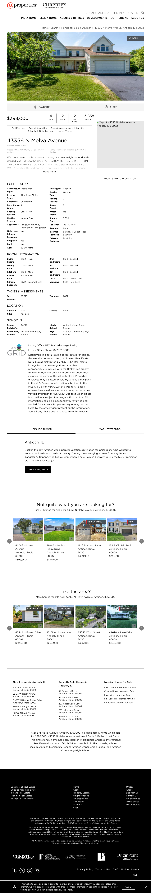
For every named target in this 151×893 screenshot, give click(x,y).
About (76, 790)
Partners (77, 804)
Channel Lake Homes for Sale (119, 691)
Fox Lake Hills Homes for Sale (119, 699)
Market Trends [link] (65, 131)
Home (76, 787)
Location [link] (81, 128)
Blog (75, 807)
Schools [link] (32, 131)
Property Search (81, 793)
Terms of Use (132, 801)
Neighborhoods (81, 796)
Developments (97, 18)
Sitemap (135, 869)
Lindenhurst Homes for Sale (118, 702)
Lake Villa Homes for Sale (117, 695)
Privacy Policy (133, 798)
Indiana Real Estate (20, 793)
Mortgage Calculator (120, 178)
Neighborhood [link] (47, 131)
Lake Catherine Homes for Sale (120, 687)
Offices (129, 787)
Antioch (10, 152)
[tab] (41, 429)
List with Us (132, 793)
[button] (120, 144)
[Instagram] (29, 872)
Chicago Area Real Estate (24, 790)
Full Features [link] (19, 128)
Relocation (78, 801)
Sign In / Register (125, 12)
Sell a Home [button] (48, 18)
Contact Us (132, 796)
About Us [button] (137, 18)
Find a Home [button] (28, 18)
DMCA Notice (133, 804)
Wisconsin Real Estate (22, 798)
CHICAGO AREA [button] (95, 12)
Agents (129, 790)
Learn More (37, 469)
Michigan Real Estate (21, 796)
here (70, 890)
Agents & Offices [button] (72, 18)
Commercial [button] (119, 18)
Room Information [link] (38, 128)
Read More (49, 171)
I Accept (128, 887)
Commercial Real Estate (23, 787)
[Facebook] (14, 872)
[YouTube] (37, 872)
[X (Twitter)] (22, 872)
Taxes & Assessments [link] (62, 128)
